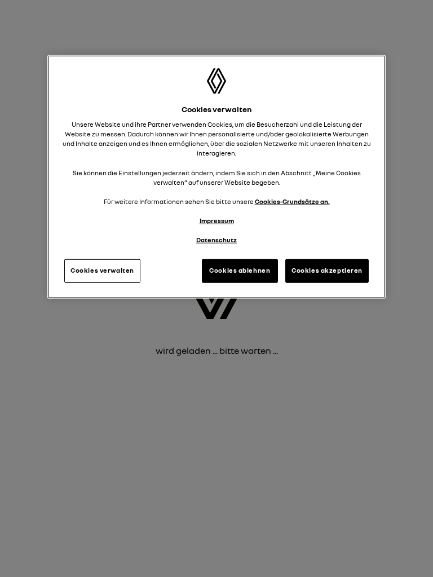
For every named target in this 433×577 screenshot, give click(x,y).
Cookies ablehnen (239, 270)
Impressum (217, 221)
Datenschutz (216, 240)
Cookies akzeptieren (327, 270)
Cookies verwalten (102, 270)
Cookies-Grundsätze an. (292, 201)
